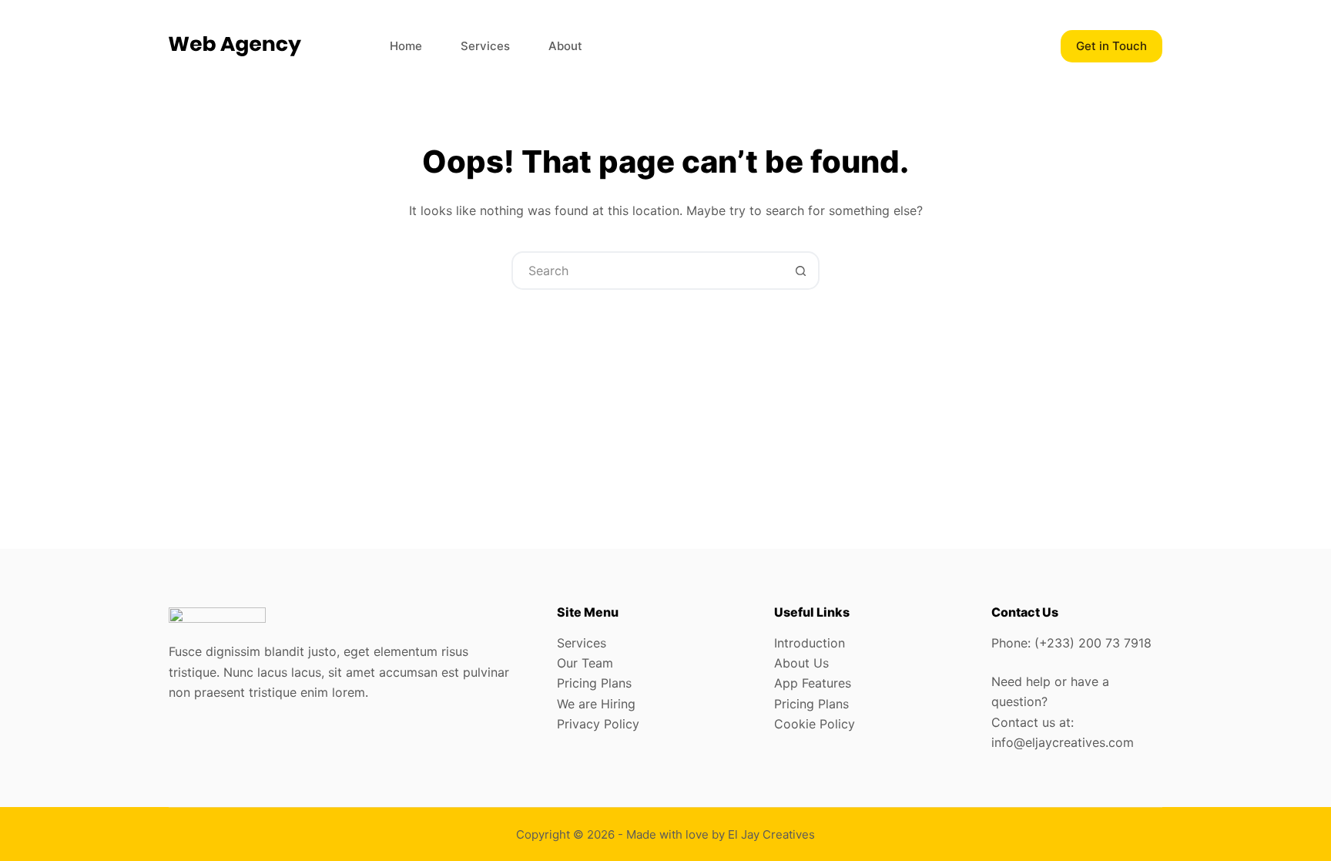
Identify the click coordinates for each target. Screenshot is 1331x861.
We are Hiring (596, 703)
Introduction (809, 643)
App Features (812, 683)
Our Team (585, 663)
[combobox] (648, 270)
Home (406, 46)
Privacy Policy (598, 724)
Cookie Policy (814, 724)
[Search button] (800, 270)
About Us (801, 663)
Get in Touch (1111, 46)
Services (485, 46)
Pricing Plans (594, 683)
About (565, 46)
